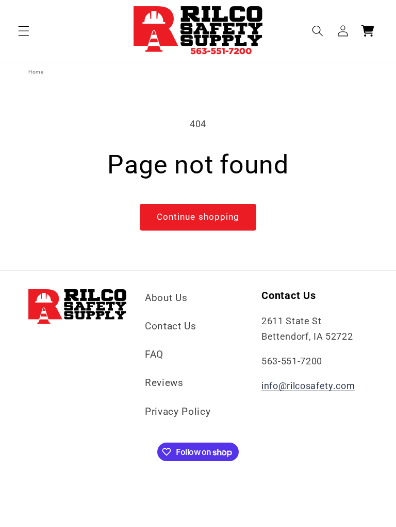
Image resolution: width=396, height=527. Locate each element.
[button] (23, 31)
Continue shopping (198, 217)
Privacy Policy (177, 411)
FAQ (154, 354)
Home (36, 72)
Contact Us (170, 326)
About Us (166, 298)
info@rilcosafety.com (308, 386)
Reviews (164, 383)
